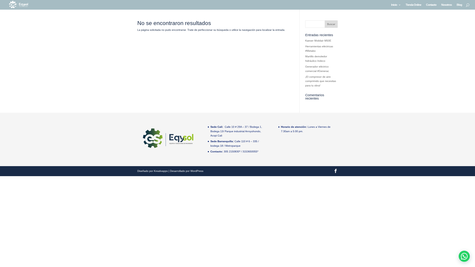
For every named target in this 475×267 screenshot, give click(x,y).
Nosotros (446, 5)
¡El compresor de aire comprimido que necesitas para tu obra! (320, 81)
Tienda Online (413, 5)
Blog (459, 5)
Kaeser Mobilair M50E (318, 40)
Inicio (394, 5)
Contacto (431, 5)
